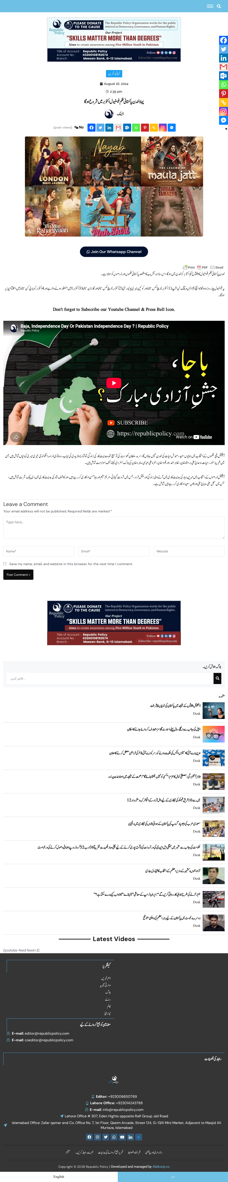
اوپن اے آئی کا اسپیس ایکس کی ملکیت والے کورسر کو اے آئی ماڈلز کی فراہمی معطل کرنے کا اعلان (154, 753)
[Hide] (226, 129)
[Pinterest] (145, 128)
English (58, 1176)
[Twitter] (100, 128)
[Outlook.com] (127, 128)
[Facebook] (92, 128)
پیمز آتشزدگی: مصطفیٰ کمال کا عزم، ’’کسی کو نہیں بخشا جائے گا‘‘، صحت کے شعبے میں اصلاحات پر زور (154, 777)
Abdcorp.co (161, 1167)
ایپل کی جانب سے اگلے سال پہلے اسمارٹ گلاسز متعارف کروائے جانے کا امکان (163, 729)
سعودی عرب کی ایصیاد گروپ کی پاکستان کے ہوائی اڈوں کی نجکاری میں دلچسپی (164, 824)
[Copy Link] (154, 128)
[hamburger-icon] (210, 6)
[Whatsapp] (136, 128)
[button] (218, 6)
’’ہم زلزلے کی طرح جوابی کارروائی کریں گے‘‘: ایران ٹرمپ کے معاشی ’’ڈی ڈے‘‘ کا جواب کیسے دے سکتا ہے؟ (147, 894)
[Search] (217, 678)
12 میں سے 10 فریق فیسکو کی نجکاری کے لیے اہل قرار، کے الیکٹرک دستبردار (163, 800)
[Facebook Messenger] (172, 128)
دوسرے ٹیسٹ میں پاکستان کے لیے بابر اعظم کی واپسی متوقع (171, 918)
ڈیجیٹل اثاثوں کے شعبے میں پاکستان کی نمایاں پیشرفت (175, 706)
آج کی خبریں (114, 73)
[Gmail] (118, 128)
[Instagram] (163, 128)
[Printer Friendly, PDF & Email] (203, 267)
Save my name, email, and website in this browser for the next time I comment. (71, 564)
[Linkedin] (109, 128)
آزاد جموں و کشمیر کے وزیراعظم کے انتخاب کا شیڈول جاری (172, 871)
